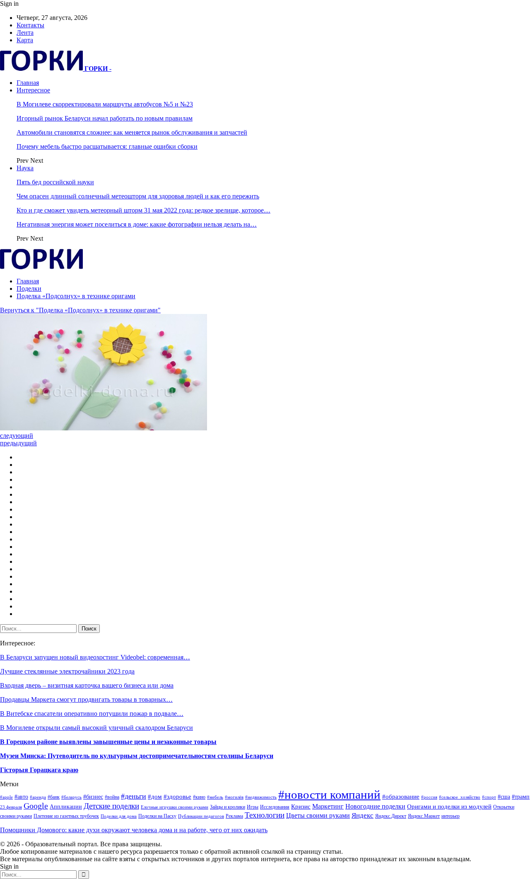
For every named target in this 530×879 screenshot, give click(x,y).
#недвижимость (261, 797)
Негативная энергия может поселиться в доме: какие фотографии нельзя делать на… (137, 224)
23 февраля (11, 807)
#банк (54, 797)
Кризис (301, 806)
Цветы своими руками (318, 815)
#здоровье (177, 796)
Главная (28, 82)
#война (112, 797)
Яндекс (362, 815)
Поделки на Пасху (157, 816)
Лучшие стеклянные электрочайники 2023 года (67, 671)
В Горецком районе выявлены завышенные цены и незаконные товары (108, 741)
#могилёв (234, 797)
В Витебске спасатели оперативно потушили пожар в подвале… (91, 713)
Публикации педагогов (201, 816)
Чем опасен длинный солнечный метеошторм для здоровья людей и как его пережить (138, 196)
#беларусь (71, 797)
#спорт (489, 797)
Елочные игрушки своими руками (174, 807)
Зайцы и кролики (227, 807)
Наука (25, 167)
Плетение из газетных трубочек (66, 816)
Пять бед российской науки (55, 182)
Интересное (33, 90)
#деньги (133, 796)
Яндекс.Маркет (424, 816)
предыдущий (18, 443)
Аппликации (66, 807)
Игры (252, 807)
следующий (16, 435)
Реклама (234, 816)
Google (36, 806)
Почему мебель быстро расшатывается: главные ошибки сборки (107, 146)
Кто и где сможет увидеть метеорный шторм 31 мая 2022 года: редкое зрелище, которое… (143, 210)
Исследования (274, 807)
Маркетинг (328, 806)
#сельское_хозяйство (459, 797)
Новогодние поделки (375, 806)
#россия (429, 797)
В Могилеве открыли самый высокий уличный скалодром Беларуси (96, 727)
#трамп (521, 797)
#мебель (215, 797)
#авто (21, 797)
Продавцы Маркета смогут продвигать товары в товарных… (86, 699)
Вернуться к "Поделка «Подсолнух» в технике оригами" (80, 310)
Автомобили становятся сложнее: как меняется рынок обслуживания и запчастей (132, 132)
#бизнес (93, 797)
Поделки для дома (119, 816)
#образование (400, 796)
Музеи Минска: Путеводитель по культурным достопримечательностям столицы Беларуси (136, 755)
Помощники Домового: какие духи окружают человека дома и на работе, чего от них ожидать (133, 829)
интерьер (450, 816)
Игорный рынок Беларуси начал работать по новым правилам (105, 118)
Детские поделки (111, 806)
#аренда (38, 797)
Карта (25, 39)
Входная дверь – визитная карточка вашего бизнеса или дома (86, 685)
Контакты (30, 25)
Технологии (264, 815)
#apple (6, 797)
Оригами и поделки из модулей (449, 806)
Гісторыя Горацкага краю (39, 769)
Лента (25, 32)
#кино (199, 797)
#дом (155, 796)
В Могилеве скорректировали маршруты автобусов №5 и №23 (105, 104)
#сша (504, 797)
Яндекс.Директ (390, 816)
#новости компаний (329, 794)
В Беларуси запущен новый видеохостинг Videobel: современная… (95, 657)
